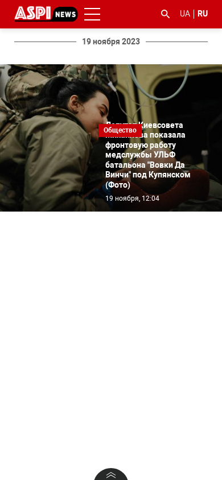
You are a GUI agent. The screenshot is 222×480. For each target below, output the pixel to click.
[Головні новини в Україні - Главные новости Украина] (46, 13)
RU (203, 13)
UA (185, 13)
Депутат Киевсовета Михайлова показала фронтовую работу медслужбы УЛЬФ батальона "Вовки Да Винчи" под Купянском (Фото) (148, 155)
